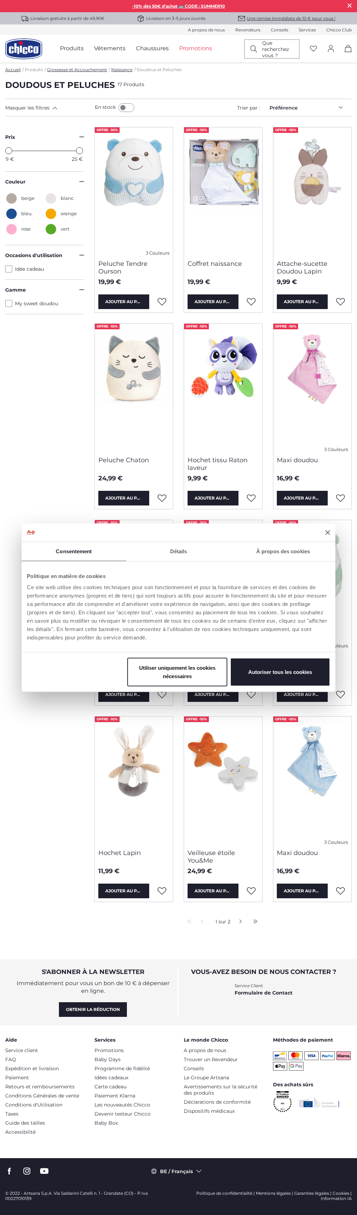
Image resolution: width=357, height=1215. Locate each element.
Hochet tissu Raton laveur (218, 464)
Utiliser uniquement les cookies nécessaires (177, 672)
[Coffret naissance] (223, 191)
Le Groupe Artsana (206, 1077)
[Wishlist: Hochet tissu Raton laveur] (251, 498)
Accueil (13, 69)
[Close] (350, 5)
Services (307, 29)
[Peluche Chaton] (134, 387)
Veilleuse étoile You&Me (211, 856)
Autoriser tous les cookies (280, 672)
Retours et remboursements (40, 1086)
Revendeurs (247, 29)
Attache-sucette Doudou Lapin (302, 267)
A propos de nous (206, 29)
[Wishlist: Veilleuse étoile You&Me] (251, 891)
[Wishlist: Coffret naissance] (251, 301)
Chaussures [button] (152, 48)
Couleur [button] (15, 182)
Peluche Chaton (123, 460)
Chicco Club (339, 29)
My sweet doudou (36, 303)
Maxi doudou (297, 460)
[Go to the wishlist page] (313, 49)
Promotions (109, 1050)
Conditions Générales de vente (42, 1096)
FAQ (10, 1059)
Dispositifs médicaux (209, 1111)
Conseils (279, 29)
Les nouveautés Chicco (122, 1105)
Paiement (17, 1077)
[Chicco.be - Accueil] (23, 48)
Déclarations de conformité (217, 1102)
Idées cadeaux (111, 1077)
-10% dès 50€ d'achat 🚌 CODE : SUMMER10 (178, 6)
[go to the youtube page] (44, 1171)
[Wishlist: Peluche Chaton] (162, 498)
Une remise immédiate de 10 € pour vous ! (291, 18)
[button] (48, 108)
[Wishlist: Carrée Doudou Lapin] (251, 694)
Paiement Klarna (114, 1096)
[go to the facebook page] (9, 1171)
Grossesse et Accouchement (77, 69)
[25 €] (79, 150)
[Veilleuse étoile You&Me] (223, 780)
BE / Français (176, 1171)
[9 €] (8, 150)
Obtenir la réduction (93, 1009)
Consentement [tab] (74, 551)
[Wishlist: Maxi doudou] (340, 498)
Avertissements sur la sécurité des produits (220, 1089)
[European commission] (319, 1102)
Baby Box (106, 1123)
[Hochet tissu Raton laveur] (223, 387)
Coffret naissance (215, 264)
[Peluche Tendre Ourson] (134, 191)
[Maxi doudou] (312, 387)
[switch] (126, 107)
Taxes (11, 1114)
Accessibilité (20, 1132)
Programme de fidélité (122, 1068)
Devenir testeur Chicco (122, 1114)
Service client (21, 1050)
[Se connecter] (330, 49)
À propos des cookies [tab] (283, 551)
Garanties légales (311, 1193)
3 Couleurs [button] (157, 253)
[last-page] (253, 922)
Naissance (121, 69)
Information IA (336, 1198)
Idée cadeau (29, 269)
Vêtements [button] (110, 48)
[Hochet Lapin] (134, 780)
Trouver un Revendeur (211, 1059)
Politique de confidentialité (224, 1193)
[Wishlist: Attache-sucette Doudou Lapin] (340, 301)
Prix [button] (10, 137)
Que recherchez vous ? (275, 49)
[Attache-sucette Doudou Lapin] (312, 191)
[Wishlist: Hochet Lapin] (162, 891)
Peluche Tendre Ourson (122, 267)
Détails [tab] (178, 551)
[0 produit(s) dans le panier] (346, 54)
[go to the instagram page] (27, 1171)
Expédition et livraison (32, 1068)
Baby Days (107, 1059)
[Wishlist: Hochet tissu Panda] (162, 694)
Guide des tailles (25, 1123)
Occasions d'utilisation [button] (33, 255)
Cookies (341, 1193)
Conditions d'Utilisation (33, 1105)
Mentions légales (273, 1193)
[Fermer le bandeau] (327, 532)
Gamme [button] (15, 290)
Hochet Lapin (119, 853)
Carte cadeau (110, 1086)
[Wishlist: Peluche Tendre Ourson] (162, 301)
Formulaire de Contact (264, 993)
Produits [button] (72, 48)
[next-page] (238, 922)
